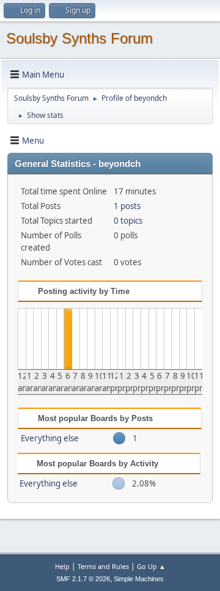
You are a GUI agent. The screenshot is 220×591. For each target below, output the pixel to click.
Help (62, 566)
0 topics (128, 220)
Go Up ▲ (151, 566)
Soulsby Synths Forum (79, 38)
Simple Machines (139, 578)
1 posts (127, 205)
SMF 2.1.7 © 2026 (83, 578)
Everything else (50, 438)
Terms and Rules (103, 566)
